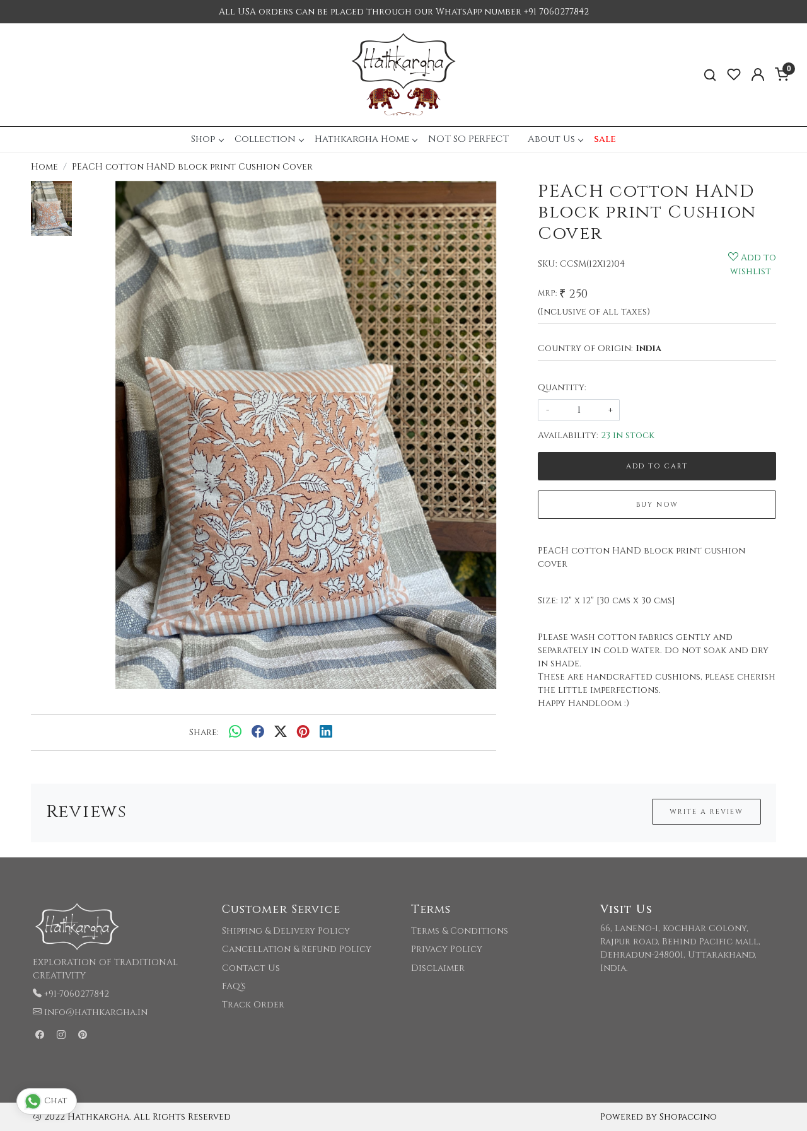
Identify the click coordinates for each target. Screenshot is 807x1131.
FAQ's (234, 986)
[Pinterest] (83, 1035)
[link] (710, 74)
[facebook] (258, 732)
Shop (203, 139)
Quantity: (562, 387)
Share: (204, 732)
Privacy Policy (446, 949)
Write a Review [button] (706, 811)
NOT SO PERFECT (468, 139)
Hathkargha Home (362, 139)
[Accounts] (758, 74)
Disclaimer (438, 968)
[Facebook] (40, 1035)
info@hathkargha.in (96, 1012)
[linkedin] (326, 732)
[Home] (403, 75)
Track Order (253, 1005)
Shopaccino (688, 1117)
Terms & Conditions (459, 931)
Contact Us (251, 968)
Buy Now (657, 504)
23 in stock (627, 435)
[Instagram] (61, 1035)
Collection (265, 139)
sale (605, 139)
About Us (551, 139)
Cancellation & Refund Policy (296, 949)
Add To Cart (657, 466)
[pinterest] (303, 732)
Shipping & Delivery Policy (286, 931)
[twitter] (280, 732)
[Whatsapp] (235, 732)
